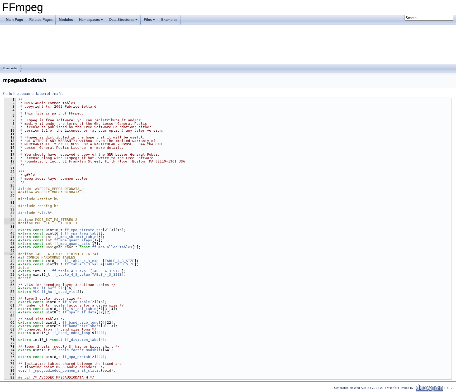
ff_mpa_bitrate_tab (84, 230)
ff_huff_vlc (53, 288)
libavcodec (10, 68)
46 (9, 254)
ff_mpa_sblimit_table (75, 237)
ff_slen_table (76, 302)
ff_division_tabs (81, 340)
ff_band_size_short (82, 326)
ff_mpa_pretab (76, 357)
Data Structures (121, 20)
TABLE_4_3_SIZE (119, 261)
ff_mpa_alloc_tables (112, 247)
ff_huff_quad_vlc (58, 292)
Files (148, 20)
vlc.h (44, 213)
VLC (36, 288)
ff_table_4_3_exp (81, 261)
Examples (169, 20)
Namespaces (89, 20)
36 (9, 220)
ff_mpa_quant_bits (72, 244)
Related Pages (41, 20)
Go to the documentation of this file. (33, 94)
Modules (66, 20)
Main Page (14, 20)
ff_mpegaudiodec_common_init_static (65, 370)
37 (9, 223)
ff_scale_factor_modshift (77, 350)
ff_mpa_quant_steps (73, 240)
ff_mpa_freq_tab (80, 233)
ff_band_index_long (71, 333)
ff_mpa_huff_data (79, 312)
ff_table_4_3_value (84, 264)
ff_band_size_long (80, 322)
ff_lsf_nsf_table (79, 309)
